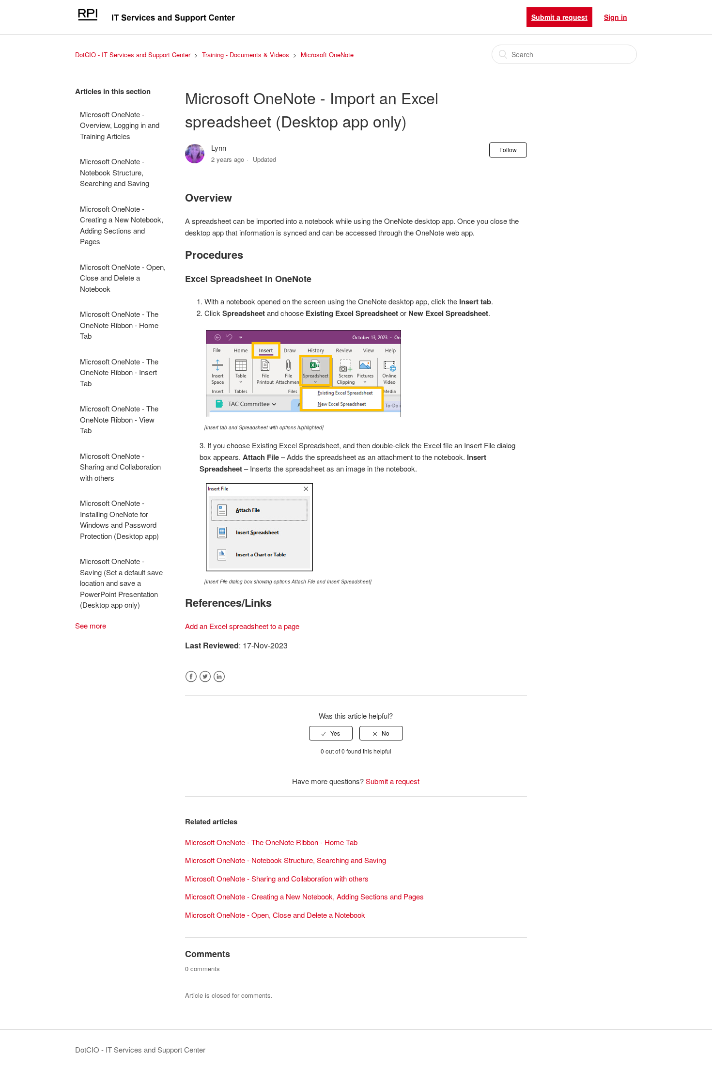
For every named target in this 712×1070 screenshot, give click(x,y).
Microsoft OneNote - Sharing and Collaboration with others (120, 467)
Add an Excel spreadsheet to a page (242, 626)
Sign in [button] (615, 17)
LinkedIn (219, 677)
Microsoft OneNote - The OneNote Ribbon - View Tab (119, 419)
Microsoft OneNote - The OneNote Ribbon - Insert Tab (119, 372)
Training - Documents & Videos (245, 54)
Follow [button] (508, 149)
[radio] (331, 733)
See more (90, 625)
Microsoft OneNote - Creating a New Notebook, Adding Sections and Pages (121, 225)
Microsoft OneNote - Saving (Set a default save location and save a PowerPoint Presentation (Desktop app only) (121, 583)
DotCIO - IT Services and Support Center (132, 54)
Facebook (191, 677)
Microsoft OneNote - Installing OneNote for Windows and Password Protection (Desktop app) (119, 519)
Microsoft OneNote (327, 54)
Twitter (205, 677)
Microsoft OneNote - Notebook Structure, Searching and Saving (114, 172)
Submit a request (559, 17)
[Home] (156, 21)
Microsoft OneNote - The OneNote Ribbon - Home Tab (119, 325)
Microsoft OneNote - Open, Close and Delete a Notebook (123, 278)
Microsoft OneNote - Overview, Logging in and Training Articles (119, 125)
